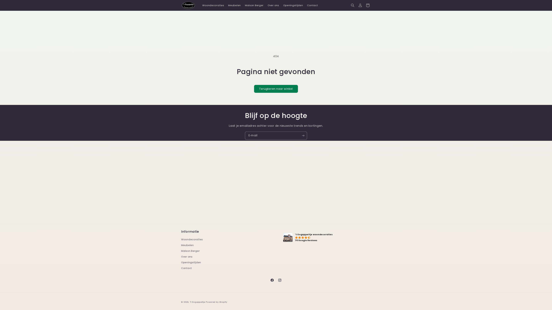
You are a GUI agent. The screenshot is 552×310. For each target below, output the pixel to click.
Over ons (186, 256)
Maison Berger (190, 251)
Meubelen (187, 245)
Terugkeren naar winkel (276, 89)
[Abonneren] (303, 136)
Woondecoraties (192, 239)
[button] (352, 5)
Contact (186, 268)
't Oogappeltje (197, 302)
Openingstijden (191, 262)
